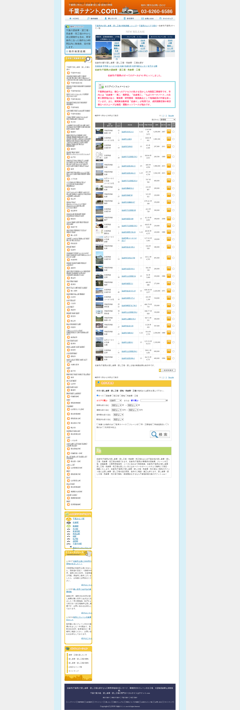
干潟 (70, 380)
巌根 (78, 263)
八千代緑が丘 (71, 182)
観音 (75, 374)
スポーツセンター (76, 94)
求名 (68, 281)
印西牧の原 (84, 332)
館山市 (73, 321)
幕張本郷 (80, 86)
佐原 (68, 359)
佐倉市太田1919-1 (128, 269)
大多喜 (69, 495)
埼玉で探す (133, 697)
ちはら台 (73, 192)
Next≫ (171, 116)
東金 (71, 281)
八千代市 (74, 179)
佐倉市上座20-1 (127, 342)
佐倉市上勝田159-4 (129, 319)
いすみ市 (74, 440)
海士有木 (87, 194)
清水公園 (70, 224)
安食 (68, 400)
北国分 (72, 129)
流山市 (73, 199)
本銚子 (80, 374)
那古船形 (73, 324)
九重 (78, 324)
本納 (73, 313)
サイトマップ (74, 671)
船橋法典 (80, 137)
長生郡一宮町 (76, 461)
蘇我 (75, 76)
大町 (87, 125)
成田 (68, 271)
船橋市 (73, 132)
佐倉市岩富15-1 (127, 284)
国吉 (79, 444)
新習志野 (78, 214)
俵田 (79, 287)
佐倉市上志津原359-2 (129, 312)
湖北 (68, 230)
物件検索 (81, 702)
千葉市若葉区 (76, 114)
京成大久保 (70, 214)
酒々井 (69, 456)
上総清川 (70, 265)
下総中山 (70, 142)
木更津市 (74, 260)
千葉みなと (85, 78)
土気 (68, 110)
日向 (75, 387)
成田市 (73, 268)
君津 (68, 287)
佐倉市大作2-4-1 (128, 132)
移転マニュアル (118, 702)
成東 (68, 387)
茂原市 (73, 310)
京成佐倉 (70, 253)
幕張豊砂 (70, 104)
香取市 (73, 356)
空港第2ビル (78, 271)
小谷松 (74, 495)
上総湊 (72, 347)
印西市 (73, 327)
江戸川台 (70, 207)
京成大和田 (79, 184)
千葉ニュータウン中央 (74, 330)
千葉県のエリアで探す (148, 26)
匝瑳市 (73, 350)
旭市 (72, 377)
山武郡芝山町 (76, 481)
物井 (73, 246)
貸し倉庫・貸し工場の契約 (79, 663)
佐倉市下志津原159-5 (129, 157)
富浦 (71, 340)
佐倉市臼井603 (127, 146)
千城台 (69, 117)
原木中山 (73, 135)
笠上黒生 (87, 374)
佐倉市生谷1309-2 (128, 247)
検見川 (69, 88)
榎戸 (71, 307)
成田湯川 (76, 275)
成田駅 (75, 541)
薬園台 (69, 144)
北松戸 (85, 164)
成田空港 (87, 271)
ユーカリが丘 (83, 253)
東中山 (81, 144)
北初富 (69, 238)
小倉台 (78, 117)
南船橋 (79, 135)
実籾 (83, 214)
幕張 (75, 86)
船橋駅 (76, 526)
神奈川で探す (116, 697)
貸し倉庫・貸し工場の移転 (79, 659)
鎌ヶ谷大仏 (76, 240)
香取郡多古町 (76, 418)
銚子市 (73, 371)
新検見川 (70, 86)
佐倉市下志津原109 (129, 210)
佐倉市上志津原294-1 (129, 351)
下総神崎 (70, 406)
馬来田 (69, 263)
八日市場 (70, 353)
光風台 (74, 194)
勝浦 (68, 393)
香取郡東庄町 (76, 474)
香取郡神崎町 (76, 403)
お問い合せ (158, 702)
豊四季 (83, 174)
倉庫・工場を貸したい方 (78, 655)
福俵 (75, 281)
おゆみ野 (81, 110)
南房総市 (74, 337)
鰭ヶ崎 (82, 206)
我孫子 (69, 232)
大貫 (77, 347)
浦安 (77, 152)
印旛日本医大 (71, 332)
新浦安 (69, 152)
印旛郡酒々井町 (76, 453)
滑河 (71, 271)
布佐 (73, 232)
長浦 (68, 294)
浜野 (78, 76)
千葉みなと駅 (78, 519)
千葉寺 (83, 76)
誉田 (75, 110)
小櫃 (75, 287)
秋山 (75, 160)
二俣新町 (70, 125)
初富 (87, 238)
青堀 (68, 347)
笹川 (68, 477)
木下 (68, 334)
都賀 (73, 117)
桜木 (68, 119)
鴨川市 (73, 428)
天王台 (83, 230)
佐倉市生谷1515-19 (129, 291)
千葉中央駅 (77, 544)
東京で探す (106, 697)
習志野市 (74, 211)
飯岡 (74, 380)
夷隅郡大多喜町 (76, 492)
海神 (85, 142)
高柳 (68, 172)
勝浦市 (73, 390)
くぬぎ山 (75, 238)
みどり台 (73, 96)
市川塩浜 (70, 127)
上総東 (69, 445)
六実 (73, 164)
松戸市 (73, 157)
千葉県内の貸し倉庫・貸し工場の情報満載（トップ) (116, 26)
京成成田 (75, 273)
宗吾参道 (70, 458)
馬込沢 (77, 140)
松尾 (71, 387)
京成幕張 (87, 86)
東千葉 (74, 78)
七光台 (69, 222)
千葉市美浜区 (76, 99)
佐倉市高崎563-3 (128, 188)
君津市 (73, 284)
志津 (78, 255)
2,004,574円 (143, 51)
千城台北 (80, 119)
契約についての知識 (132, 702)
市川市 (73, 122)
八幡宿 (79, 192)
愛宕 (81, 222)
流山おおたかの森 (73, 206)
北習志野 (87, 139)
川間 (77, 222)
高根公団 (75, 144)
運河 (75, 207)
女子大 (69, 257)
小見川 (72, 359)
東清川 (83, 263)
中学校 (75, 253)
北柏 (75, 174)
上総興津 (77, 393)
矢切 (68, 166)
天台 (68, 96)
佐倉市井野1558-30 (129, 232)
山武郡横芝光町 (76, 468)
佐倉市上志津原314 (129, 276)
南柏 (78, 174)
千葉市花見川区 (76, 83)
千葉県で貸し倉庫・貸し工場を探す (78, 67)
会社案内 (89, 702)
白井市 (73, 297)
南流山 (69, 202)
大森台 (81, 79)
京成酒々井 (83, 456)
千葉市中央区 (76, 73)
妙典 (68, 129)
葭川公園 (87, 79)
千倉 (68, 340)
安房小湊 (76, 431)
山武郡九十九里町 (77, 409)
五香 (71, 166)
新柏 (68, 176)
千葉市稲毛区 (76, 91)
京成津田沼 (70, 216)
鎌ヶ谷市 (74, 235)
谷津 (81, 216)
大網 (68, 368)
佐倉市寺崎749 (127, 195)
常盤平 (76, 166)
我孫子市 (74, 227)
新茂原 (69, 313)
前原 (81, 142)
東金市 (73, 278)
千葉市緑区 (75, 107)
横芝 (68, 471)
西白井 (72, 300)
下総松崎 (70, 275)
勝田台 (79, 182)
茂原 (77, 313)
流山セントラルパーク (74, 204)
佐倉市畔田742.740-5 (129, 306)
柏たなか (70, 174)
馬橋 (68, 160)
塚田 (81, 140)
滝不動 (74, 139)
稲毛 (68, 94)
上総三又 (86, 192)
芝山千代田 (70, 484)
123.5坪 (117, 48)
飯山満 (86, 140)
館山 (68, 324)
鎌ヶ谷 (69, 240)
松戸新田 (70, 162)
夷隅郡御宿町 (76, 498)
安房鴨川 (70, 431)
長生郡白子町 (76, 423)
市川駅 (75, 529)
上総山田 (76, 196)
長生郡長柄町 (76, 414)
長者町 (84, 444)
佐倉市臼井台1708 (128, 258)
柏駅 (74, 536)
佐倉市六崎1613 (127, 333)
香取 (77, 359)
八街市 (73, 303)
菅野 (78, 127)
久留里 (84, 287)
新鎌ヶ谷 (82, 238)
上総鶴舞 (70, 196)
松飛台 (81, 162)
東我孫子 (77, 230)
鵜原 (71, 393)
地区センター (85, 255)
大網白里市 (75, 365)
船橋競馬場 (70, 146)
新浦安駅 (76, 531)
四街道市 (74, 243)
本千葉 (69, 78)
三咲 (84, 135)
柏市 (72, 169)
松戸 (71, 160)
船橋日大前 (70, 140)
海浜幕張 (83, 102)
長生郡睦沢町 (76, 449)
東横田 (82, 294)
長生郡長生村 (76, 434)
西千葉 (75, 79)
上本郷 (86, 160)
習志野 (69, 139)
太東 (71, 444)
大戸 (85, 359)
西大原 (74, 445)
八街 (68, 307)
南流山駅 (76, 534)
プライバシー (99, 702)
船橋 (68, 135)
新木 (71, 230)
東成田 (69, 273)
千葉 (78, 78)
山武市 (73, 384)
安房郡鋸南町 (76, 504)
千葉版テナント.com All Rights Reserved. (127, 706)
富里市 (73, 316)
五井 (68, 192)
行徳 (82, 127)
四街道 (69, 246)
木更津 (74, 263)
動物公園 (73, 119)
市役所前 (70, 76)
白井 (68, 300)
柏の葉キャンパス (80, 172)
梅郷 (73, 222)
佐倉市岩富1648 (127, 219)
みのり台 (79, 164)
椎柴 (68, 374)
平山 (71, 287)
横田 (71, 294)
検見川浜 (76, 102)
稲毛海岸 (70, 102)
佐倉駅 (76, 522)
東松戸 (80, 160)
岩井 (75, 340)
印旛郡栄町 (75, 396)
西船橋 (69, 137)
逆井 (71, 172)
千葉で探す (125, 697)
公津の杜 (82, 273)
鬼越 (77, 129)
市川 (75, 127)
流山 (73, 202)
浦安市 (73, 149)
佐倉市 (73, 250)
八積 (68, 437)
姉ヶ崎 (69, 194)
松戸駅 (75, 539)
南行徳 (87, 127)
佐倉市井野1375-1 (128, 298)
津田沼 (77, 216)
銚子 (71, 374)
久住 (81, 275)
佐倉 (68, 255)
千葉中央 (70, 79)
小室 (85, 137)
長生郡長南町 (76, 487)
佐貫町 (82, 347)
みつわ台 (84, 117)
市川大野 (76, 125)
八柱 (85, 162)
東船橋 (74, 137)
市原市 (73, 189)
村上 (83, 182)
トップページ (71, 702)
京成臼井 (73, 255)
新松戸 (82, 166)
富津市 (73, 344)
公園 (73, 257)
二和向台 (80, 139)
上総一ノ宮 (70, 464)
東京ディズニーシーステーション (78, 154)
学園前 (87, 110)
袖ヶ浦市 (74, 291)
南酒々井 (75, 456)
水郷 (81, 359)
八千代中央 (70, 184)
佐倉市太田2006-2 (128, 358)
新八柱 (69, 164)
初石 (84, 204)
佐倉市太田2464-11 (129, 166)
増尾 (88, 174)
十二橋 (69, 361)
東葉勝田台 (70, 186)
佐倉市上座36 (127, 139)
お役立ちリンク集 (75, 667)
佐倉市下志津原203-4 (129, 181)
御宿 (68, 501)
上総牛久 (80, 194)
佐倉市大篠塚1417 (128, 202)
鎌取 (71, 110)
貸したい (108, 702)
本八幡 (82, 125)
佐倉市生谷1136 (127, 326)
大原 (68, 444)
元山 (86, 166)
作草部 (85, 94)
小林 (78, 332)
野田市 (73, 219)
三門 (75, 444)
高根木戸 (76, 142)
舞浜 (73, 152)
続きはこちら (86, 585)
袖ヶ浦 (76, 294)
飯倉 (75, 353)
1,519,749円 (170, 51)
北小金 (75, 162)
